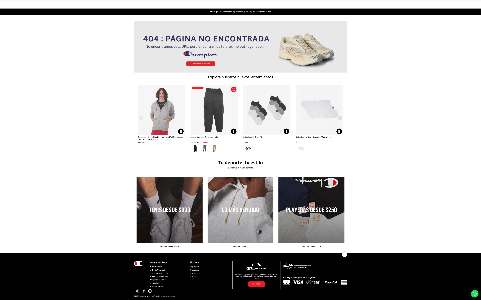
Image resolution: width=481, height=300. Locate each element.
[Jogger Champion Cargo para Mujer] (214, 140)
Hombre (163, 246)
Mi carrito (193, 276)
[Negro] (195, 148)
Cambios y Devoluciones (159, 276)
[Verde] (204, 148)
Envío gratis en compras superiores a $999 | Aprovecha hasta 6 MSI (240, 12)
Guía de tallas (155, 283)
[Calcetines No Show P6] (266, 140)
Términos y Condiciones (159, 273)
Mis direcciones (195, 273)
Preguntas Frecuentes (158, 280)
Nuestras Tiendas (156, 286)
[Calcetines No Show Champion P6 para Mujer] (319, 140)
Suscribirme (257, 284)
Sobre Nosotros (156, 267)
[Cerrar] (181, 131)
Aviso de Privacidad (157, 270)
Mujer (170, 246)
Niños (176, 246)
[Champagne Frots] (214, 148)
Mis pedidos (194, 270)
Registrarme (194, 267)
